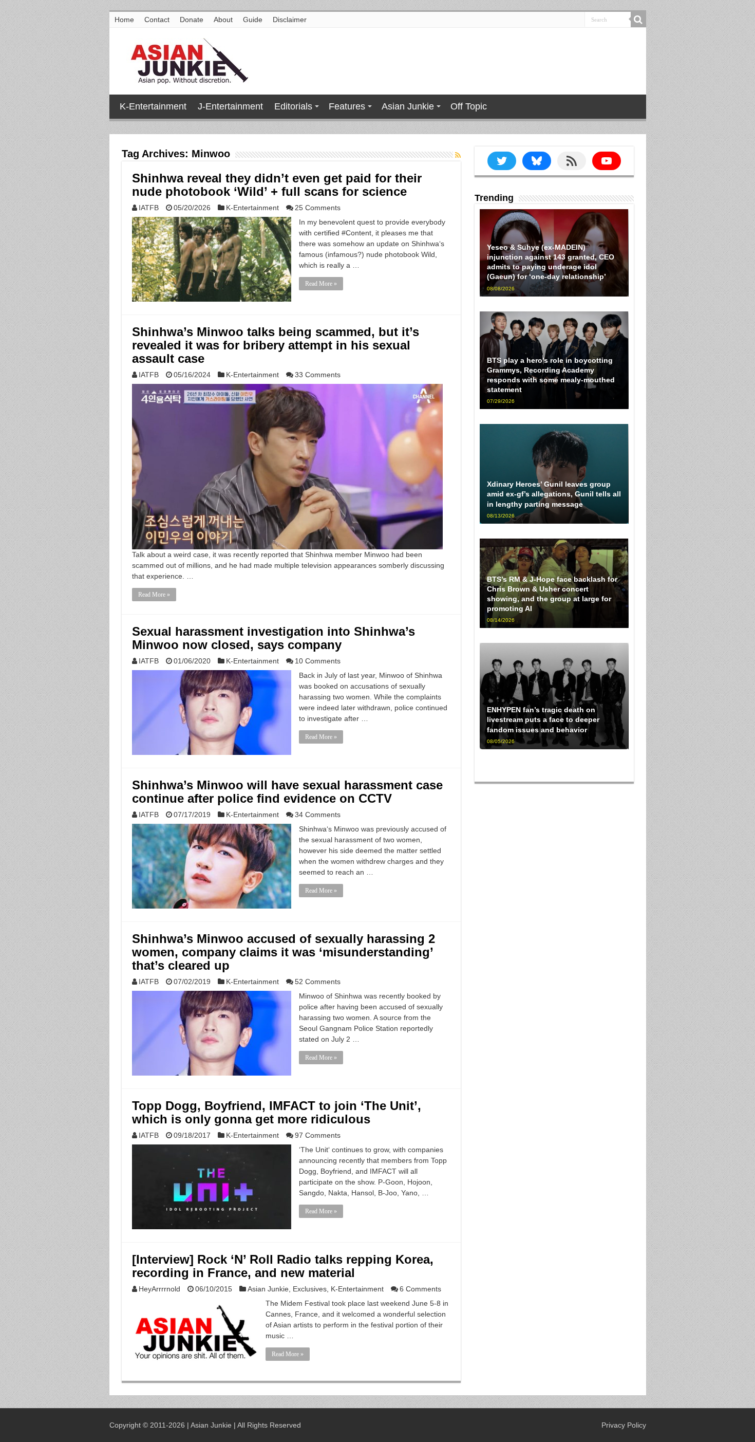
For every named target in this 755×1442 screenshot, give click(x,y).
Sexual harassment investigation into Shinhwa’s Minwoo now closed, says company (273, 638)
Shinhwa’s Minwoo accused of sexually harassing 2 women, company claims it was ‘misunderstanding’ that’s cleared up (283, 952)
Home (124, 19)
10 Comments (318, 661)
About (223, 19)
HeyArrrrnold (159, 1289)
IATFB (149, 208)
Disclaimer (290, 19)
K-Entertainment (153, 106)
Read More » (321, 283)
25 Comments (318, 208)
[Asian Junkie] (184, 59)
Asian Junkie (408, 106)
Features (347, 106)
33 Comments (318, 375)
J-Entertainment (230, 106)
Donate (191, 19)
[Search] (638, 19)
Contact (156, 19)
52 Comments (318, 981)
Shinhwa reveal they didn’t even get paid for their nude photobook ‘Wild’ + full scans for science (277, 184)
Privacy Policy (623, 1425)
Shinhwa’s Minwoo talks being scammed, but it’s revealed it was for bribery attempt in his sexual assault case (275, 345)
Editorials (293, 106)
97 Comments (318, 1135)
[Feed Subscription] (458, 155)
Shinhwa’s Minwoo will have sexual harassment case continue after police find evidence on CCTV (287, 791)
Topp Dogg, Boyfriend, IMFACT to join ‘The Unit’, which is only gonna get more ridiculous (276, 1112)
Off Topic (468, 106)
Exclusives (310, 1289)
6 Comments (420, 1289)
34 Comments (318, 814)
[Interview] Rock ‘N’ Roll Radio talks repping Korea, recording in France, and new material (282, 1266)
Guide (252, 19)
